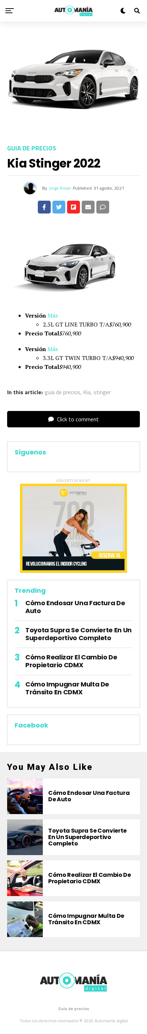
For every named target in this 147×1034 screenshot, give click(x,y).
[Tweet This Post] (58, 207)
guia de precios (62, 392)
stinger (102, 392)
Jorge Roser (60, 188)
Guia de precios (73, 1008)
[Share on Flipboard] (73, 207)
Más (52, 315)
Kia (87, 392)
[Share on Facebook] (44, 207)
